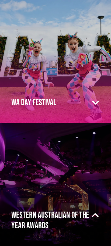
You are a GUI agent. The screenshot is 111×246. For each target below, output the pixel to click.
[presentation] (55, 61)
